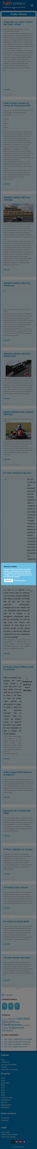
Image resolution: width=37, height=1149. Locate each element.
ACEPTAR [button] (8, 580)
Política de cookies (19, 580)
